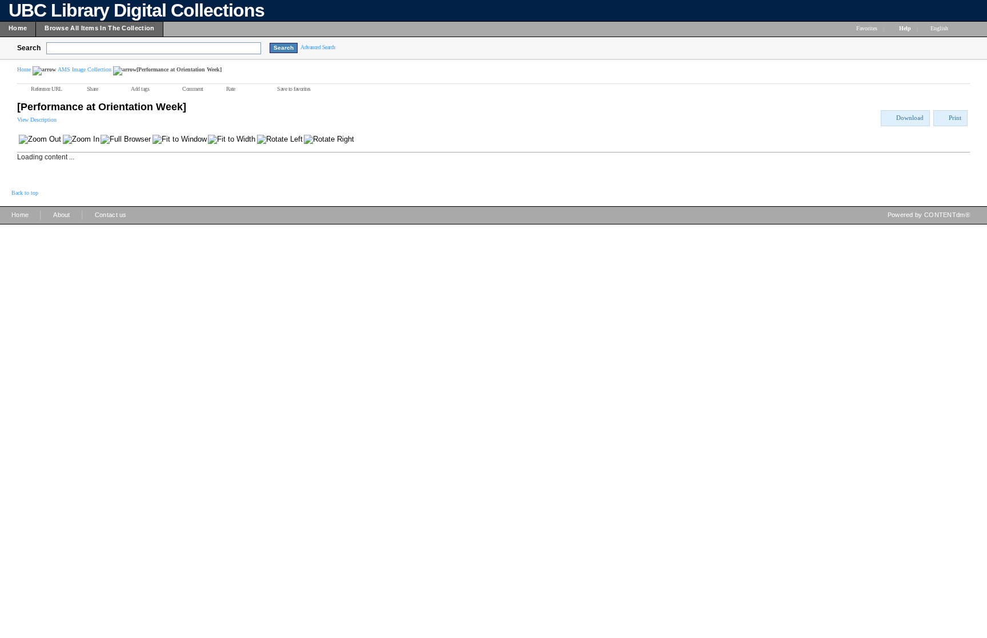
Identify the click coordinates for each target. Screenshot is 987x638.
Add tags (140, 89)
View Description (37, 120)
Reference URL (46, 89)
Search (29, 48)
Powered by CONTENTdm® (929, 214)
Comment (192, 89)
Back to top (24, 193)
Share (92, 89)
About (61, 214)
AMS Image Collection (84, 69)
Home (24, 69)
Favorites (866, 28)
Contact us (111, 214)
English (940, 28)
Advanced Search (317, 47)
